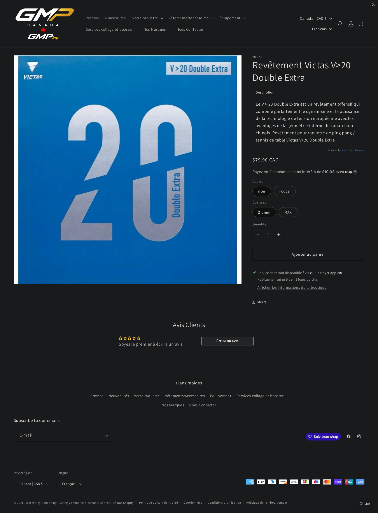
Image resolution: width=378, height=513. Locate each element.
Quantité (259, 224)
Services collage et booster (260, 395)
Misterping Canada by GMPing (47, 503)
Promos (96, 395)
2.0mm (264, 212)
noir (262, 191)
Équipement (220, 395)
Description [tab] (265, 92)
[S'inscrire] (106, 435)
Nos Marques (173, 404)
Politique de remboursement (266, 502)
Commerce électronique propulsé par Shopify (101, 503)
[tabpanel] (308, 122)
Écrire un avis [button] (227, 341)
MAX (288, 212)
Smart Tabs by (350, 150)
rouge (284, 191)
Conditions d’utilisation (224, 502)
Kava (361, 150)
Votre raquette (147, 395)
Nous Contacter (202, 404)
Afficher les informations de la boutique (292, 287)
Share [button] (262, 301)
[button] (147, 18)
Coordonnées (193, 502)
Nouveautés (118, 395)
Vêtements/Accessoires (185, 395)
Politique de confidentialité (158, 502)
